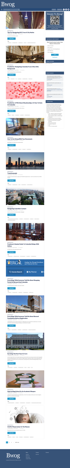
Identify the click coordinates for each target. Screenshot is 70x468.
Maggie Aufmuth (11, 106)
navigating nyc (20, 42)
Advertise (27, 454)
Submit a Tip (60, 9)
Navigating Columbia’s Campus (16, 208)
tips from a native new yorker (31, 42)
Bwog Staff (10, 174)
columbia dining (10, 256)
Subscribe (54, 9)
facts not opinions (22, 256)
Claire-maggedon (50, 52)
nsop (19, 184)
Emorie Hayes (10, 140)
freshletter (9, 42)
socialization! (28, 149)
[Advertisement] (55, 34)
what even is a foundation (32, 329)
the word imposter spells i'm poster (36, 402)
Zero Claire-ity (50, 47)
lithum (29, 367)
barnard (9, 329)
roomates (24, 149)
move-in (20, 149)
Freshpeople (10, 30)
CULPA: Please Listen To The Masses (18, 427)
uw (31, 367)
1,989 (16, 442)
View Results (54, 57)
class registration (14, 329)
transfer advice (24, 184)
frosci (25, 367)
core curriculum (10, 367)
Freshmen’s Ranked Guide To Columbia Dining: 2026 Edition (54, 90)
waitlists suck (31, 292)
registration (20, 292)
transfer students (29, 184)
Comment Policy (28, 458)
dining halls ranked (16, 256)
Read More (11, 38)
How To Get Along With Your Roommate (19, 139)
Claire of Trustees (50, 45)
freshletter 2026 (15, 42)
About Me (37, 454)
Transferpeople (12, 173)
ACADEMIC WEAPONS (11, 402)
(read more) (58, 88)
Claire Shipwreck (50, 50)
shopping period (26, 292)
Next (18, 442)
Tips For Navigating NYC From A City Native (20, 32)
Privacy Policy (28, 457)
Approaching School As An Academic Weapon (21, 391)
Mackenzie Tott (10, 355)
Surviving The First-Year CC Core (17, 354)
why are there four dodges (11, 220)
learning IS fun (28, 402)
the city (25, 42)
